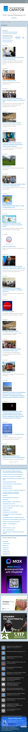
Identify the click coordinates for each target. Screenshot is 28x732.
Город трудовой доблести (9, 481)
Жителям (14, 18)
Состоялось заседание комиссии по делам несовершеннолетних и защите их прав (13, 100)
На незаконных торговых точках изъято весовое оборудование (13, 58)
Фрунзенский (6, 553)
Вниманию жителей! (8, 311)
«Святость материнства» (9, 246)
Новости (9, 22)
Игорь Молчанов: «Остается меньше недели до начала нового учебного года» (13, 267)
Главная (3, 22)
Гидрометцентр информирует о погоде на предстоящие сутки (13, 206)
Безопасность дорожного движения (12, 476)
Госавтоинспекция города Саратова (12, 484)
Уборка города (6, 166)
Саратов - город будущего (10, 523)
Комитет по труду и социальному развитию (14, 490)
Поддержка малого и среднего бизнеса (13, 517)
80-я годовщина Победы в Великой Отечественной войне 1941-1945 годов (13, 471)
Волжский (5, 541)
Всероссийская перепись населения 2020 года (14, 479)
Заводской (5, 545)
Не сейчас (19, 724)
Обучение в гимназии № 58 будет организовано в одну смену (11, 349)
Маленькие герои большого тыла (11, 122)
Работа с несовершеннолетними (11, 521)
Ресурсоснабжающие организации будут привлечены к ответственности (13, 184)
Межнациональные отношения (11, 497)
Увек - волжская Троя (8, 529)
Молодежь (5, 499)
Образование (6, 510)
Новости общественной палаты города (13, 505)
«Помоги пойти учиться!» (9, 80)
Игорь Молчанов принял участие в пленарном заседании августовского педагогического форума (12, 144)
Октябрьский (6, 551)
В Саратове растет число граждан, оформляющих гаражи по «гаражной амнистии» (12, 290)
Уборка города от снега (9, 527)
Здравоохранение (7, 488)
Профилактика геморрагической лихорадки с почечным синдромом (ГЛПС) (12, 225)
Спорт (4, 525)
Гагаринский (6, 543)
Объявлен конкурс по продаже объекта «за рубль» (13, 435)
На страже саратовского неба (10, 331)
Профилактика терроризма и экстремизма (14, 519)
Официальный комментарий (10, 512)
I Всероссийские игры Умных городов (13, 474)
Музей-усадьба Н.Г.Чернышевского (12, 501)
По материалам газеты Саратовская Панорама (12, 514)
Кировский (6, 547)
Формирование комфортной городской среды (13, 532)
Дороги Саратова (7, 486)
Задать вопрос (12, 724)
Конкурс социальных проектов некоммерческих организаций (11, 493)
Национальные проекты (9, 503)
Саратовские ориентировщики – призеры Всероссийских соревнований (13, 456)
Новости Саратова (7, 508)
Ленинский (6, 549)
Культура (5, 495)
